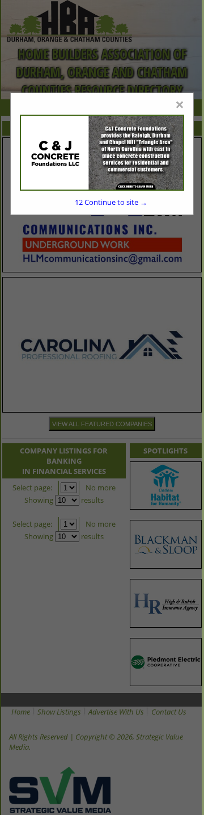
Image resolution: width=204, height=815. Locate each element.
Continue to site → (111, 202)
